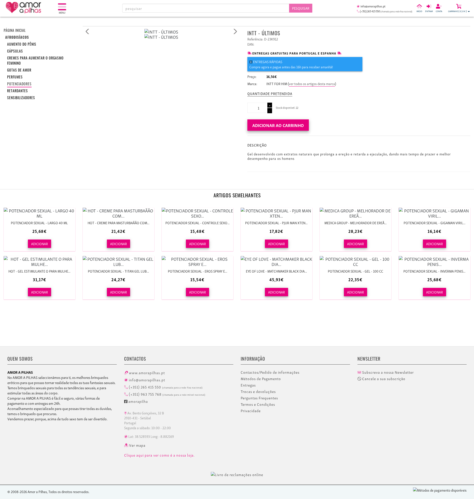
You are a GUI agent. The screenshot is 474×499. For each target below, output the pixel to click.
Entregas (248, 385)
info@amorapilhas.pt (146, 380)
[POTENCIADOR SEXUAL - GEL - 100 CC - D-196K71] (355, 261)
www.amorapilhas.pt (146, 372)
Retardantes (17, 91)
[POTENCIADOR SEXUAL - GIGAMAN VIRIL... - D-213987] (434, 213)
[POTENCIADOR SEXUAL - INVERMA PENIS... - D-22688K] (434, 261)
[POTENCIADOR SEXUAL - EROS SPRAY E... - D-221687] (197, 261)
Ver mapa (136, 445)
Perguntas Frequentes (259, 398)
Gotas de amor (19, 71)
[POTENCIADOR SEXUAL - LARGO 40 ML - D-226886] (39, 213)
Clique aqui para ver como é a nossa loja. (159, 455)
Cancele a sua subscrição (383, 378)
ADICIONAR (39, 243)
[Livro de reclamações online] (237, 474)
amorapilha (137, 401)
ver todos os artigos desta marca (312, 83)
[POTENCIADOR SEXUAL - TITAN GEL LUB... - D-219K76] (118, 261)
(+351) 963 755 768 (166, 394)
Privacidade (251, 410)
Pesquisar (300, 8)
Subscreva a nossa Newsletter (387, 372)
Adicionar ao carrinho (278, 125)
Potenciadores (19, 84)
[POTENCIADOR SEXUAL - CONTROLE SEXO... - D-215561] (197, 213)
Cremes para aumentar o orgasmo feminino (35, 61)
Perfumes (15, 77)
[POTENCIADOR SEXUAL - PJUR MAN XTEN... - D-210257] (276, 213)
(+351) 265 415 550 (165, 387)
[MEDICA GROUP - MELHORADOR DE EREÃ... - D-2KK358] (355, 213)
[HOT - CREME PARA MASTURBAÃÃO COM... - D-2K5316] (118, 213)
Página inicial (15, 31)
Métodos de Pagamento (261, 378)
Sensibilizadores (21, 98)
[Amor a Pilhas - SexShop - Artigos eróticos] (31, 7)
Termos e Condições (258, 404)
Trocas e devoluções (258, 391)
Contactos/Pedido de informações (270, 372)
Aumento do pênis (21, 45)
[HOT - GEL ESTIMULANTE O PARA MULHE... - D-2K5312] (39, 261)
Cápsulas (15, 52)
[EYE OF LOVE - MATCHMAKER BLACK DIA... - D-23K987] (276, 261)
